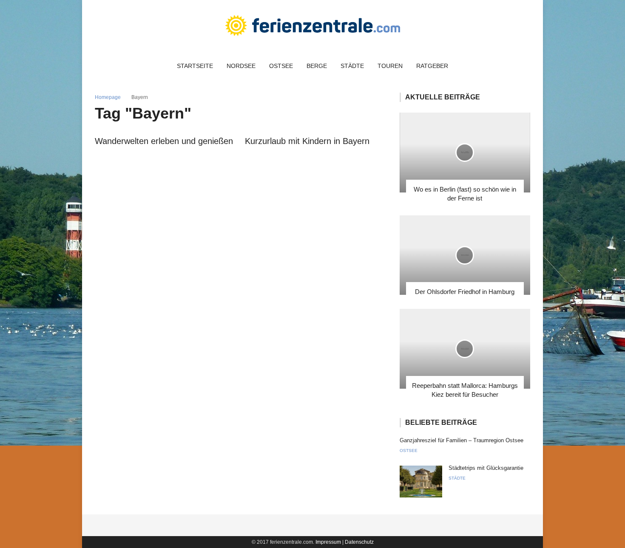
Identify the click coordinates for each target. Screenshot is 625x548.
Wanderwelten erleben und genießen (164, 141)
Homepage (108, 97)
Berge (317, 65)
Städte (352, 65)
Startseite (195, 65)
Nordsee (241, 65)
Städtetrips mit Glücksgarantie (486, 468)
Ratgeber (432, 65)
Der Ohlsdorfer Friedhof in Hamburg (464, 291)
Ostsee (281, 65)
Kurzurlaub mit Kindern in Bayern (307, 141)
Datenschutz (359, 542)
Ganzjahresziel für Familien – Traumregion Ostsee (461, 440)
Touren (390, 65)
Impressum (328, 542)
